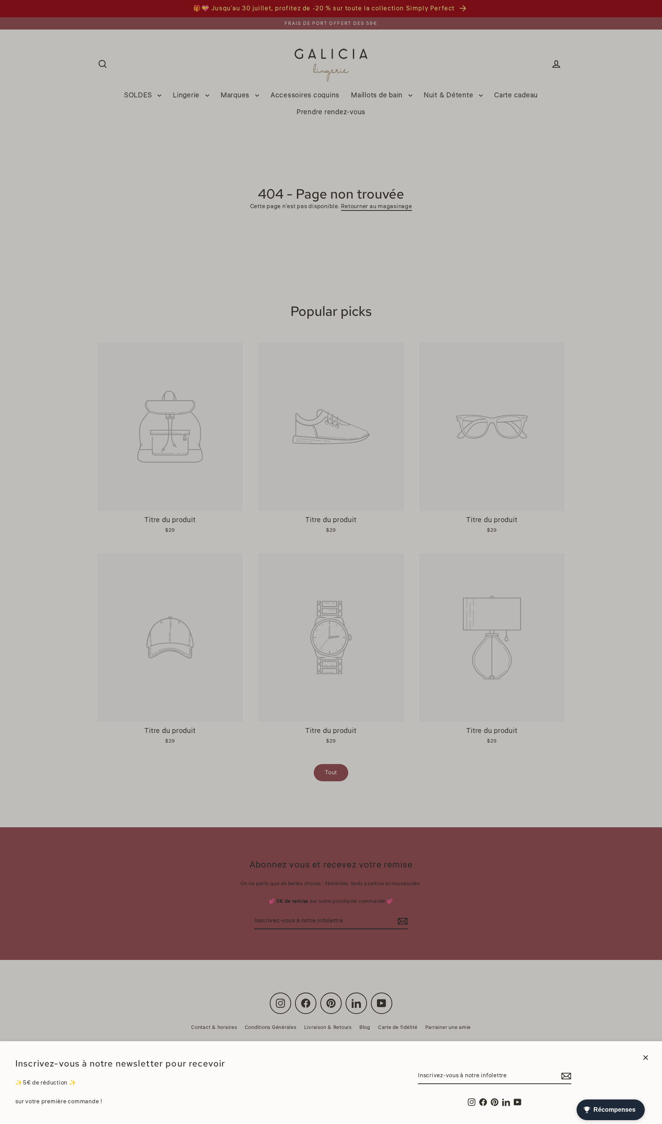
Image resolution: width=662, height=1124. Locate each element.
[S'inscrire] (565, 1076)
